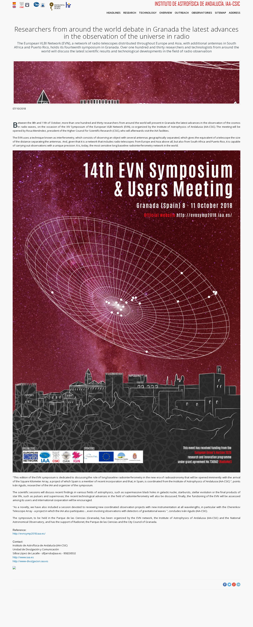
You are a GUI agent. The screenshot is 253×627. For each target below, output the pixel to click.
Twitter (229, 584)
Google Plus (234, 584)
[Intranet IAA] (43, 7)
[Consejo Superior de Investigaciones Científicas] (22, 7)
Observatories (202, 12)
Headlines (114, 12)
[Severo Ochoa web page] (57, 10)
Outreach (182, 12)
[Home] (36, 6)
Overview (165, 12)
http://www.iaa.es (23, 557)
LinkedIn (238, 584)
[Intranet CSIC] (27, 6)
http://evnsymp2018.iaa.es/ (29, 533)
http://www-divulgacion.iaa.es (30, 561)
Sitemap (220, 12)
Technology (148, 12)
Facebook (225, 584)
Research (129, 12)
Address (234, 12)
